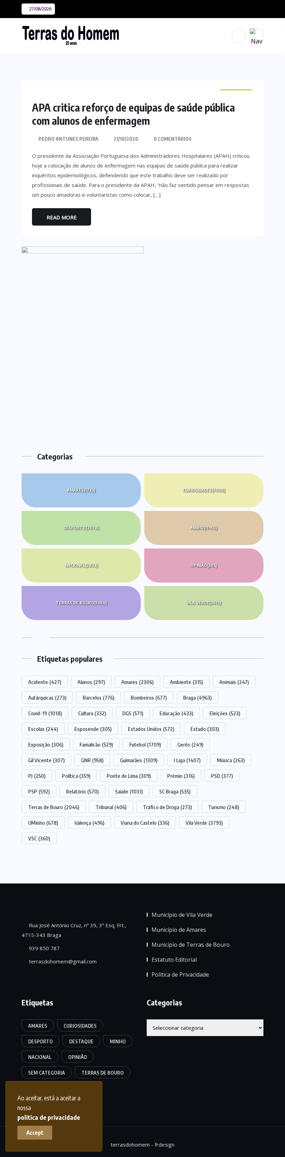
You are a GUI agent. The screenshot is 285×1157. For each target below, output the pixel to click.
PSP (39, 791)
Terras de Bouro (81, 602)
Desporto (81, 527)
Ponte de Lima (129, 776)
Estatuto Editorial (174, 959)
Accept (34, 1132)
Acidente (44, 682)
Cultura (92, 713)
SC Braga (174, 791)
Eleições (225, 713)
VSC (39, 838)
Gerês (190, 744)
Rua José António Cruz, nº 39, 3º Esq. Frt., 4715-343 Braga (74, 930)
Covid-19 (45, 713)
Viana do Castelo (145, 823)
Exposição (45, 744)
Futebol (145, 744)
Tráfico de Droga (167, 807)
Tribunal (111, 807)
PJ (37, 776)
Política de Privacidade (180, 974)
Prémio (181, 776)
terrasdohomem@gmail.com (62, 961)
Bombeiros (149, 697)
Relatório (82, 791)
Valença (89, 823)
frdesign (164, 1144)
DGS (132, 713)
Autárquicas (47, 697)
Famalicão (96, 744)
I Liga (187, 760)
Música (231, 760)
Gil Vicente (46, 760)
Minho (203, 527)
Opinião (203, 565)
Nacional (81, 565)
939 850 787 (43, 948)
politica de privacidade (48, 1117)
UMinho (43, 823)
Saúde (129, 791)
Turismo (223, 807)
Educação (176, 713)
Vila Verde (204, 602)
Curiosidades (204, 490)
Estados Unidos (151, 729)
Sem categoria (46, 1073)
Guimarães (138, 760)
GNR (92, 760)
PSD (222, 776)
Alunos (91, 682)
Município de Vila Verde (182, 915)
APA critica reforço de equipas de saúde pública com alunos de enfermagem (133, 114)
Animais (234, 682)
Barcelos (98, 697)
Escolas (43, 729)
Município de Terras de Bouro (191, 944)
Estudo (204, 729)
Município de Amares (179, 930)
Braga (197, 697)
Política (76, 776)
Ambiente (186, 682)
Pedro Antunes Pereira (68, 139)
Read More (62, 217)
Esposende (93, 729)
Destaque (81, 1041)
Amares (81, 490)
